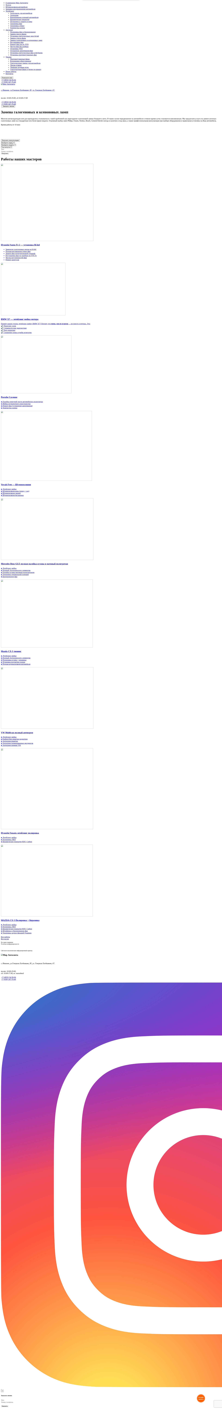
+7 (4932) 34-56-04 (8, 80)
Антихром (14, 15)
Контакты (9, 74)
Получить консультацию (10, 140)
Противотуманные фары (20, 59)
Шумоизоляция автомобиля (16, 7)
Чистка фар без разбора (19, 47)
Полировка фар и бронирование (23, 32)
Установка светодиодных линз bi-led (24, 36)
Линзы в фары (16, 65)
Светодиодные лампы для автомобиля (25, 63)
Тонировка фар (16, 24)
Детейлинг (10, 11)
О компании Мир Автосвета (17, 3)
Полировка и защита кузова (21, 22)
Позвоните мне (7, 78)
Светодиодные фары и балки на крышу (25, 69)
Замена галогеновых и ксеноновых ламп (26, 40)
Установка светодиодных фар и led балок (26, 53)
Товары (8, 57)
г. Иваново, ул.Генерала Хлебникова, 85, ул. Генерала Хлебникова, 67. (28, 90)
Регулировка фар (16, 42)
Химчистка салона (17, 28)
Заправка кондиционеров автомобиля (20, 9)
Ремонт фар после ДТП (19, 44)
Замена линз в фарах (18, 34)
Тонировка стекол (17, 26)
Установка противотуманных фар (23, 55)
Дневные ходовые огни (19, 67)
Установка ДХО (16, 49)
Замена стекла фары (18, 38)
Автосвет (9, 30)
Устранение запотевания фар (21, 51)
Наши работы (11, 72)
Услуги (8, 5)
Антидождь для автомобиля (21, 13)
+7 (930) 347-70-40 (8, 82)
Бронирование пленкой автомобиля (24, 17)
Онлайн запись (201, 1398)
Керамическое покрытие (19, 19)
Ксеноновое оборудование (20, 61)
